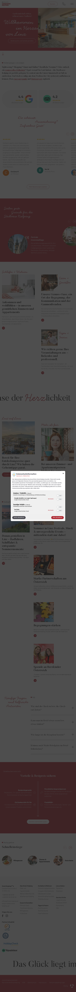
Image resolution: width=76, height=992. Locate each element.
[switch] (59, 495)
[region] (38, 502)
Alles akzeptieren (57, 517)
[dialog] (38, 496)
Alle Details (51, 499)
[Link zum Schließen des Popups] (63, 474)
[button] (58, 496)
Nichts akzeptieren (19, 517)
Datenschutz (26, 476)
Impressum (19, 476)
